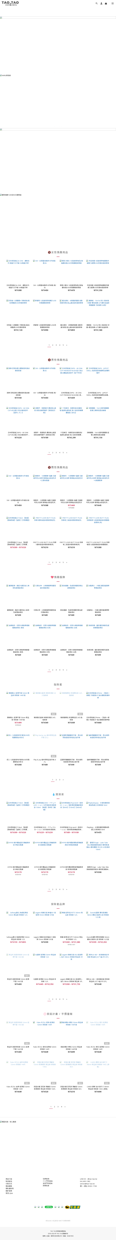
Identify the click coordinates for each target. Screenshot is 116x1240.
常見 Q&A (9, 1193)
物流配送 (9, 1181)
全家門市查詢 (47, 1183)
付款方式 (9, 1184)
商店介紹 (9, 1179)
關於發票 (9, 1191)
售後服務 (9, 1186)
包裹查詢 (46, 1179)
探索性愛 (46, 1186)
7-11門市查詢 (47, 1181)
